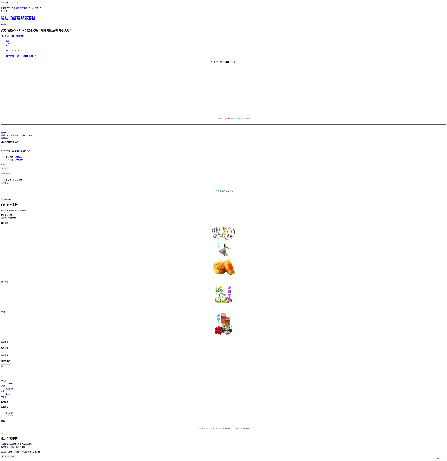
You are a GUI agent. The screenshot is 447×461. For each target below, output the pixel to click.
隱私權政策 (236, 428)
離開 (13, 456)
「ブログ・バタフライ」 (437, 458)
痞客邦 (17, 151)
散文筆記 (19, 160)
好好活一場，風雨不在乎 (21, 56)
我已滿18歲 (6, 456)
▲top (3, 164)
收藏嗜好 (20, 36)
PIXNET (206, 428)
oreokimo (4, 138)
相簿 (7, 41)
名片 (7, 46)
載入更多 (5, 169)
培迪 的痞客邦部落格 (18, 18)
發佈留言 (5, 183)
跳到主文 (4, 24)
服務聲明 (246, 428)
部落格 (8, 43)
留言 (22, 151)
